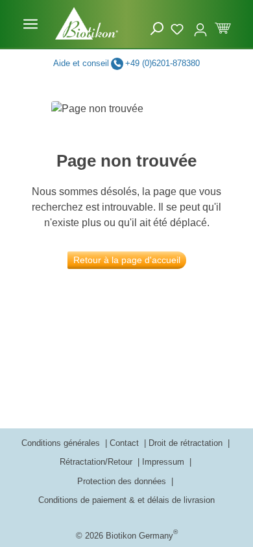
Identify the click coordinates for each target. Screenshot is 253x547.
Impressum (164, 462)
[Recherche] (157, 29)
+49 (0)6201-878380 (162, 63)
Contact (125, 443)
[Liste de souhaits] (179, 27)
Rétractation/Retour (97, 462)
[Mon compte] (200, 24)
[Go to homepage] (87, 23)
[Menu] (30, 24)
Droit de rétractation (187, 443)
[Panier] (223, 27)
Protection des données (123, 481)
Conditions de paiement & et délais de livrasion (126, 500)
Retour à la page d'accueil (126, 260)
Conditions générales (61, 443)
